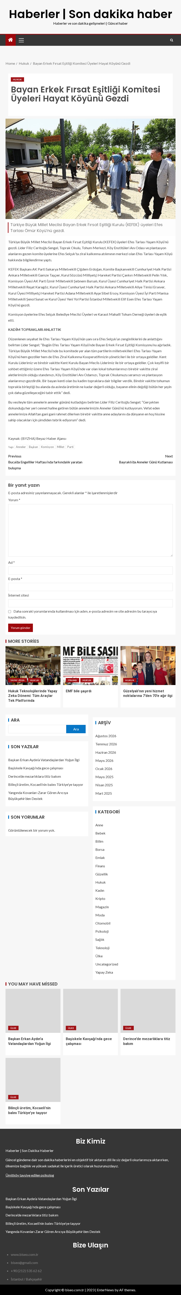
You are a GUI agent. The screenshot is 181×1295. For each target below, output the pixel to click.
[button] (21, 40)
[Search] (171, 40)
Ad (11, 562)
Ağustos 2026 (105, 736)
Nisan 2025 (104, 785)
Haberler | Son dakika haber (90, 14)
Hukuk (17, 79)
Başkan (33, 447)
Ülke (99, 956)
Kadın (99, 890)
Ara (15, 720)
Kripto (100, 898)
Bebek (100, 833)
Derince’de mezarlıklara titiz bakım (34, 776)
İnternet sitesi (18, 595)
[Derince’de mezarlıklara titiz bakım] (148, 1011)
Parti (70, 447)
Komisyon (47, 447)
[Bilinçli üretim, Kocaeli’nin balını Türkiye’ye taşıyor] (33, 1080)
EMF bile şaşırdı (78, 691)
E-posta (15, 579)
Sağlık (99, 939)
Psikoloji (102, 931)
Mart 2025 (103, 793)
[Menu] (21, 40)
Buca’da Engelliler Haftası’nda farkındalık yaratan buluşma (45, 462)
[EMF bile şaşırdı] (90, 665)
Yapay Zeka (17, 680)
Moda (100, 915)
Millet (60, 447)
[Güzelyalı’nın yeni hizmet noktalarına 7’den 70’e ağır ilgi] (148, 665)
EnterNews (105, 1290)
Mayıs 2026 (104, 760)
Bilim (99, 841)
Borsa (99, 849)
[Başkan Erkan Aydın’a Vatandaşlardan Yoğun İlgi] (33, 1011)
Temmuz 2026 (106, 744)
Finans (72, 680)
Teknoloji (102, 948)
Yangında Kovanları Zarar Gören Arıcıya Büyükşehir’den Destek (53, 1231)
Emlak (100, 857)
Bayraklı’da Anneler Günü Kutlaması (146, 459)
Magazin (102, 907)
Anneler (21, 447)
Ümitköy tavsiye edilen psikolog (30, 1175)
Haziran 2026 (105, 752)
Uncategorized (106, 964)
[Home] (10, 40)
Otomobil (102, 923)
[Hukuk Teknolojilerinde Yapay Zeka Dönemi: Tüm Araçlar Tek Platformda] (33, 665)
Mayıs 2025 (104, 777)
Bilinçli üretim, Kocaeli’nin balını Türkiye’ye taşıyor (45, 784)
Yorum (14, 500)
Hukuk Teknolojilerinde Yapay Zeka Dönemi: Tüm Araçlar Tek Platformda (32, 696)
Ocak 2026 (103, 768)
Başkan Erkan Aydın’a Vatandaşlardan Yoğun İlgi (43, 760)
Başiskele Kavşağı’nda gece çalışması (35, 768)
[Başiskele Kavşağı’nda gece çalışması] (90, 1011)
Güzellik (101, 874)
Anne (99, 825)
